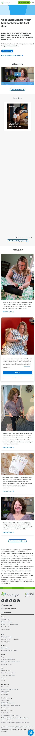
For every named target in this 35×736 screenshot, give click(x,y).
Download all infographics (17, 241)
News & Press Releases (8, 659)
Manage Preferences (17, 377)
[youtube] (14, 600)
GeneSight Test (5, 619)
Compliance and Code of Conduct (10, 715)
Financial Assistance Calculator (10, 639)
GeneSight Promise (6, 637)
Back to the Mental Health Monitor (11, 55)
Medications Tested (6, 622)
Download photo (7, 311)
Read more (6, 51)
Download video (17, 89)
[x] (6, 600)
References (4, 694)
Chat (30, 734)
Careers (3, 678)
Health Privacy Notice (7, 710)
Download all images (16, 541)
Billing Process (5, 642)
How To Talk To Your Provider (9, 624)
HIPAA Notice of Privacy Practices (10, 705)
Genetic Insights (5, 629)
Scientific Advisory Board (8, 673)
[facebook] (2, 600)
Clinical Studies (5, 687)
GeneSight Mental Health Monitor (10, 662)
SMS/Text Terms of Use (8, 703)
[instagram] (18, 600)
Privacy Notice (5, 708)
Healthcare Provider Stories (9, 650)
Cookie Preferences (6, 713)
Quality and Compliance (8, 675)
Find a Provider (5, 627)
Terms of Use (5, 700)
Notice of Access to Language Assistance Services (15, 722)
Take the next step (24, 2)
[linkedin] (10, 600)
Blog (2, 657)
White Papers (5, 692)
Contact (3, 680)
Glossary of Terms (6, 664)
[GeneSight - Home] (5, 2)
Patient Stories (5, 648)
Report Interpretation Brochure (10, 689)
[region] (17, 368)
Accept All (17, 372)
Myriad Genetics (5, 670)
